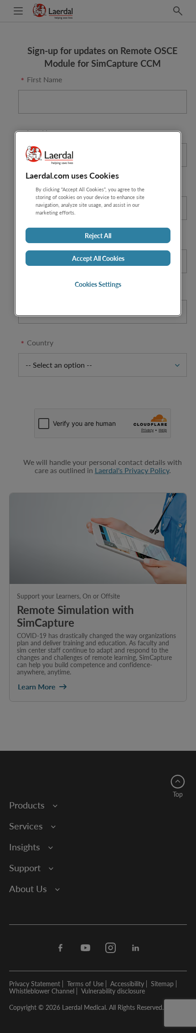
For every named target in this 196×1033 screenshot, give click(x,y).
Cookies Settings (98, 284)
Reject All (98, 235)
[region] (98, 223)
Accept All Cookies (98, 258)
